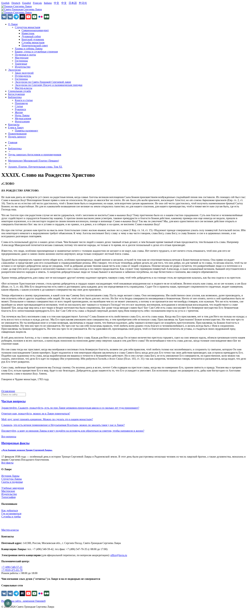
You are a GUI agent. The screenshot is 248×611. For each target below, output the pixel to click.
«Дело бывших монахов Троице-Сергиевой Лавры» (26, 450)
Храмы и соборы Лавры (29, 48)
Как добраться (9, 510)
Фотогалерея (22, 121)
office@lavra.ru (118, 555)
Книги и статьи (24, 100)
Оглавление (8, 391)
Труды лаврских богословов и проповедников (34, 154)
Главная (12, 142)
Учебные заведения (12, 488)
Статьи (19, 106)
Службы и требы (11, 516)
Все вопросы (8, 436)
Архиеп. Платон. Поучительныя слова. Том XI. (35, 166)
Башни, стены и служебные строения (36, 51)
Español (26, 3)
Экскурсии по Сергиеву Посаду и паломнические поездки (48, 85)
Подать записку (17, 136)
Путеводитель (23, 75)
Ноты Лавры (22, 115)
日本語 (73, 3)
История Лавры (10, 475)
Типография (8, 497)
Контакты (13, 124)
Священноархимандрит (35, 30)
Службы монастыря (33, 42)
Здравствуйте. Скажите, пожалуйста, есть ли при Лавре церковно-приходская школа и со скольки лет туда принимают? (70, 407)
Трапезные (21, 63)
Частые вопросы (13, 401)
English (5, 3)
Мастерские (22, 57)
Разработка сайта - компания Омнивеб (23, 601)
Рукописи (20, 109)
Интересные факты (15, 443)
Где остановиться (11, 513)
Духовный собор (31, 36)
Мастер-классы (23, 88)
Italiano (48, 3)
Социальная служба (19, 91)
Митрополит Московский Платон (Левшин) (33, 160)
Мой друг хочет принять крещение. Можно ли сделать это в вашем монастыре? (47, 419)
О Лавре (13, 24)
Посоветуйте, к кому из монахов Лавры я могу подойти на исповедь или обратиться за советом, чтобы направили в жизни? (72, 430)
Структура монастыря (27, 27)
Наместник (28, 33)
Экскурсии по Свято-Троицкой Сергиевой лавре (43, 82)
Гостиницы (21, 60)
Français (37, 3)
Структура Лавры (11, 478)
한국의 (83, 3)
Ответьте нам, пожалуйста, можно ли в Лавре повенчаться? (35, 413)
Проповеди (21, 103)
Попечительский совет (35, 45)
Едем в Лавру (16, 127)
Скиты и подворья (12, 481)
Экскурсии (14, 69)
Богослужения (16, 94)
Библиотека (15, 97)
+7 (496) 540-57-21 (11, 567)
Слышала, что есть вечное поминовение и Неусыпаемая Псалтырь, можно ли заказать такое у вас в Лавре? (63, 425)
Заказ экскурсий (24, 72)
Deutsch (15, 3)
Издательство (22, 66)
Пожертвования (17, 133)
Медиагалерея (23, 118)
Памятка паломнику (26, 130)
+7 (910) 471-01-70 (11, 570)
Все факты (7, 462)
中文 (56, 3)
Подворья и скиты (25, 54)
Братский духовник (33, 39)
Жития (19, 112)
